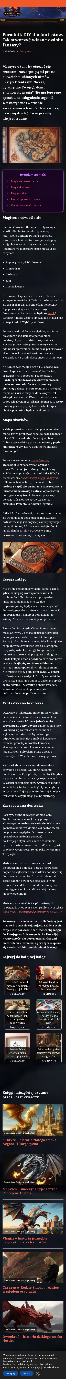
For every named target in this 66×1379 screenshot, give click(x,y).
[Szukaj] (59, 9)
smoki (51, 313)
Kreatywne (25, 51)
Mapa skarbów (20, 187)
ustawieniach (54, 1367)
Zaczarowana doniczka (26, 205)
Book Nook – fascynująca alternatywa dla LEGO (32, 911)
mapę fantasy (39, 460)
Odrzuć (26, 1373)
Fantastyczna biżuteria (26, 199)
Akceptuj (11, 1373)
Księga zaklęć (19, 193)
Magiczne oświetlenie (25, 181)
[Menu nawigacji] (34, 9)
